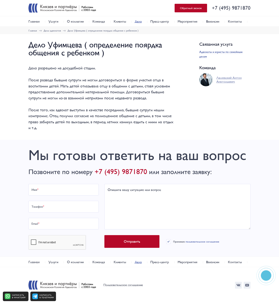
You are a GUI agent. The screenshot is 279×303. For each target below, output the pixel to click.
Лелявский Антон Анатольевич (229, 79)
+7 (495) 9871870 (231, 8)
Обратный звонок (191, 8)
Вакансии (212, 21)
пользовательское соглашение (202, 241)
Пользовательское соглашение (123, 285)
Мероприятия (187, 21)
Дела (138, 21)
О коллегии (75, 21)
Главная (34, 21)
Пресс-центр (159, 21)
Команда (98, 21)
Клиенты (120, 21)
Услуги (53, 21)
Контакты (235, 21)
